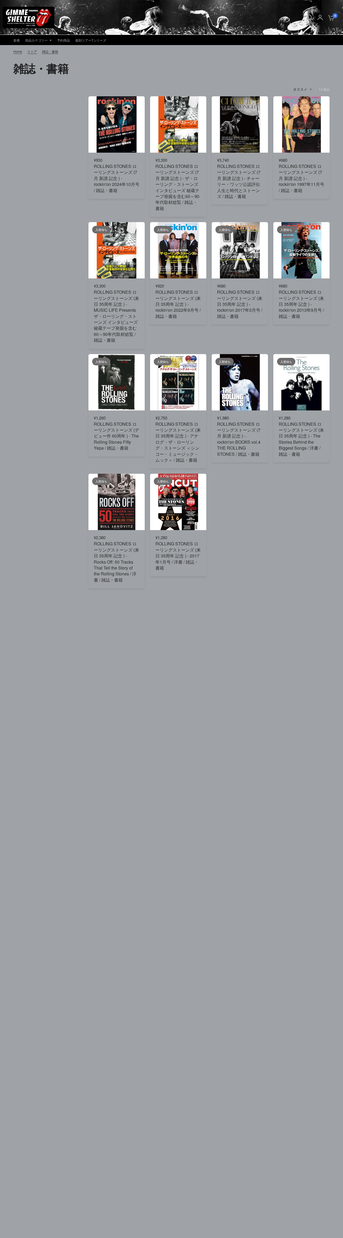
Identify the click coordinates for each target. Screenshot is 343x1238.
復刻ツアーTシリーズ (90, 40)
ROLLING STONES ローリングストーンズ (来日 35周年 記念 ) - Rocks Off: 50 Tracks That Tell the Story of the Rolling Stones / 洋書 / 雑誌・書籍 (116, 562)
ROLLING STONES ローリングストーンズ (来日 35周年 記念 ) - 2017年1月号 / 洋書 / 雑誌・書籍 (178, 556)
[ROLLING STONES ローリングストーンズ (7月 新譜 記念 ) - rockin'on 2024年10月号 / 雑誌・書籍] (116, 124)
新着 (16, 40)
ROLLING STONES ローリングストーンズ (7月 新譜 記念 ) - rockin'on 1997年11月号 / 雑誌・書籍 (301, 178)
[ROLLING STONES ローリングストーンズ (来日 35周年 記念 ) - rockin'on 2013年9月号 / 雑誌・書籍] (301, 250)
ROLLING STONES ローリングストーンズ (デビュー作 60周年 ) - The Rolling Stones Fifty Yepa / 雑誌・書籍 (116, 436)
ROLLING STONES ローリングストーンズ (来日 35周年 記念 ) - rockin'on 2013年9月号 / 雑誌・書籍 (301, 304)
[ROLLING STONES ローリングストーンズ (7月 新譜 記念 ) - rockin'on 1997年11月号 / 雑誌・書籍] (301, 124)
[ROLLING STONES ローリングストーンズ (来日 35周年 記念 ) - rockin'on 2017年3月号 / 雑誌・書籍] (240, 250)
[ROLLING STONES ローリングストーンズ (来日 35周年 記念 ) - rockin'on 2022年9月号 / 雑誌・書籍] (178, 250)
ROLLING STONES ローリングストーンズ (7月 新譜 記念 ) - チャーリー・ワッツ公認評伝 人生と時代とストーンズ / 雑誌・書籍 (238, 181)
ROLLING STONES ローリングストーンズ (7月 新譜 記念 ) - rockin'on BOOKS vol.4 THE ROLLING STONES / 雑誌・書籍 (238, 439)
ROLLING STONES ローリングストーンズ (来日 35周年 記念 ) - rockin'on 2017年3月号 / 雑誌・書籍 (239, 304)
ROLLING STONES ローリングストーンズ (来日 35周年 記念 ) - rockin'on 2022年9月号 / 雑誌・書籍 (178, 304)
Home (17, 51)
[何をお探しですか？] (309, 17)
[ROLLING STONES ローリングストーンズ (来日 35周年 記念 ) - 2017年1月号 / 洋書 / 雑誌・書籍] (178, 502)
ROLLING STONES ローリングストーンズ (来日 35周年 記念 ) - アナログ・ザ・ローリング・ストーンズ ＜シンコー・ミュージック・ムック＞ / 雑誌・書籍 (178, 442)
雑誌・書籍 (50, 51)
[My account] (320, 17)
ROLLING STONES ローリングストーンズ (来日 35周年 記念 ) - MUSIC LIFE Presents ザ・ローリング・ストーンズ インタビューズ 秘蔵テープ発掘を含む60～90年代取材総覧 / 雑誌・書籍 (116, 316)
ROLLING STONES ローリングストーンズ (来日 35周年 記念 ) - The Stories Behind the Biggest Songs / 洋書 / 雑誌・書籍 (301, 439)
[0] (329, 17)
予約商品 (63, 40)
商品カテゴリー (36, 40)
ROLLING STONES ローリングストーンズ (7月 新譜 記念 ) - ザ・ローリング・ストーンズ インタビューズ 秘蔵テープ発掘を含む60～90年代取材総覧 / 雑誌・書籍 (177, 187)
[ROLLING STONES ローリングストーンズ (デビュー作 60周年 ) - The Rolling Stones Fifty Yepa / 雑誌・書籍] (116, 382)
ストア (32, 51)
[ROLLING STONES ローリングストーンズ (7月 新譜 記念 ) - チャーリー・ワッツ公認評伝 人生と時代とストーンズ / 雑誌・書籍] (240, 124)
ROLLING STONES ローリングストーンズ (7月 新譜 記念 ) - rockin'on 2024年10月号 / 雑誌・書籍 (116, 178)
